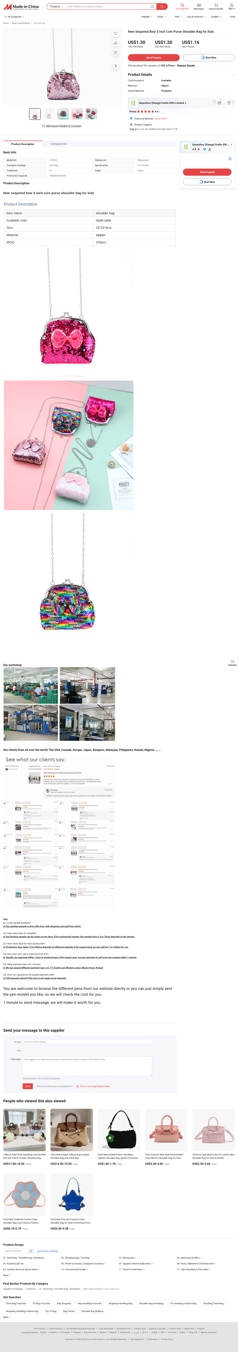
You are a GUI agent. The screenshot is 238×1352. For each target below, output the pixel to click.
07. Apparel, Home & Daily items (135, 1263)
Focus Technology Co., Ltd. (98, 1339)
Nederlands (125, 1332)
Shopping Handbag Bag (120, 1303)
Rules (232, 16)
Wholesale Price (123, 1328)
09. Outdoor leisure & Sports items (20, 1269)
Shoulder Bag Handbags (151, 1303)
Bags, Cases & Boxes (21, 23)
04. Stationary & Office (188, 1257)
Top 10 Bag (51, 1311)
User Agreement (137, 1339)
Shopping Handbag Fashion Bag (22, 1311)
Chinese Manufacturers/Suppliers (80, 1328)
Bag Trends (69, 1311)
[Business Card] (230, 158)
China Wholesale (105, 1328)
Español (53, 1332)
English (43, 1332)
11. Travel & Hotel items (130, 1269)
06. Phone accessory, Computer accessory (82, 1263)
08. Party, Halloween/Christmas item (195, 1263)
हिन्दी (162, 1332)
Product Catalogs (49, 1251)
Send (27, 1086)
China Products (55, 1328)
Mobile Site (189, 1328)
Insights (200, 1328)
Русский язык (90, 1332)
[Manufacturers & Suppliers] (21, 6)
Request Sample (186, 65)
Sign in (231, 8)
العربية (136, 1332)
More (6, 1317)
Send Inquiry (154, 57)
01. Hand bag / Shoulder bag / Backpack (23, 1257)
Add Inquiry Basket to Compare (63, 126)
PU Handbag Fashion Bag (183, 1303)
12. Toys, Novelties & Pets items (193, 1269)
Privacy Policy (167, 1339)
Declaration (152, 1339)
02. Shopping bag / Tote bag (75, 1257)
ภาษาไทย (172, 1332)
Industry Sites (140, 1328)
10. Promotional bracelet (73, 1269)
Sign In (133, 129)
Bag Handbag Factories (90, 1303)
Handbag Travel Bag (213, 1303)
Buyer (160, 16)
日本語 (154, 1332)
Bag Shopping (64, 1303)
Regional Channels (157, 1328)
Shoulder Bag (39, 23)
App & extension (195, 16)
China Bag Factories (16, 1303)
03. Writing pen (126, 1257)
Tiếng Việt (193, 1332)
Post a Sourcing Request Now (93, 1086)
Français (77, 1332)
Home (6, 23)
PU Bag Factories (41, 1303)
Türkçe (182, 1332)
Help (177, 16)
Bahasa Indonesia (209, 1332)
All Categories (14, 16)
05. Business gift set (13, 1263)
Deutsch (113, 1332)
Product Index (175, 1328)
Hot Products (39, 1328)
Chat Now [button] (210, 57)
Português (65, 1332)
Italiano (103, 1332)
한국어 (145, 1332)
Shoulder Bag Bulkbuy (92, 1311)
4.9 (194, 149)
